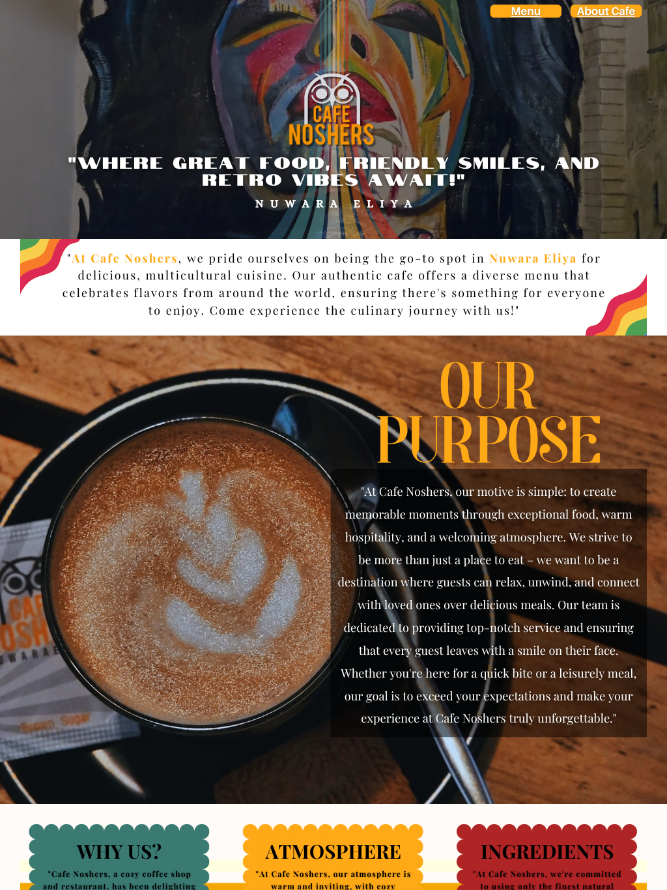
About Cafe (606, 11)
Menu (526, 11)
